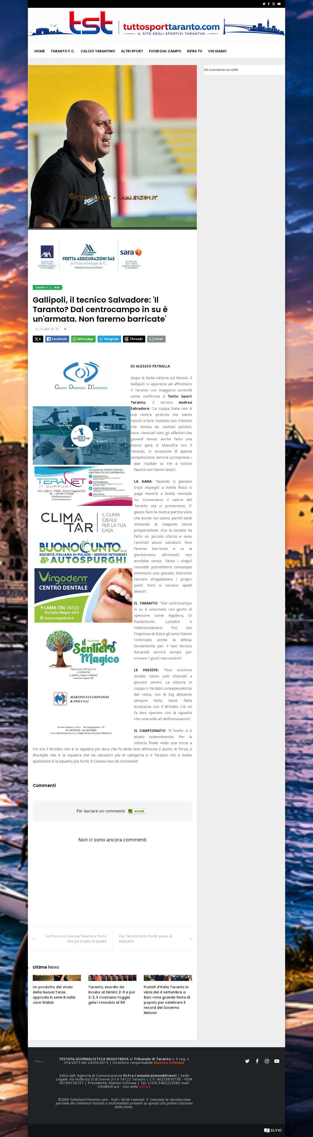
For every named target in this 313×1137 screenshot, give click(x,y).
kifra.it (145, 1086)
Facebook (59, 339)
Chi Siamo (217, 51)
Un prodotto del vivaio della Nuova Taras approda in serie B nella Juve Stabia (54, 995)
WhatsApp (85, 339)
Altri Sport (132, 51)
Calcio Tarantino (98, 51)
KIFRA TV (194, 51)
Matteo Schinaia (169, 1062)
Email (159, 339)
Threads (136, 339)
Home (39, 51)
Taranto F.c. (63, 51)
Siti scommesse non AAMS (221, 70)
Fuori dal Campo (165, 51)
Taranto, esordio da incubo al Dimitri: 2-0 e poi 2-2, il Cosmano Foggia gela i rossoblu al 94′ (111, 995)
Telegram (111, 339)
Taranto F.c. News (47, 287)
